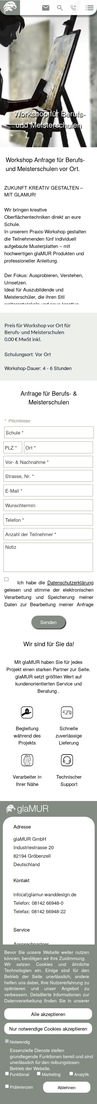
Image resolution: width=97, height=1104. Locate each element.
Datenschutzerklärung (70, 582)
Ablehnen (67, 1087)
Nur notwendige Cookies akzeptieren (48, 1028)
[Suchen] (60, 8)
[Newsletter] (46, 8)
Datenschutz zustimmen (13, 579)
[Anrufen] (74, 8)
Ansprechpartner (31, 943)
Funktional (19, 1074)
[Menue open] (89, 8)
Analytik (81, 1074)
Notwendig (20, 1042)
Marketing (51, 1074)
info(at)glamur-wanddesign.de (44, 894)
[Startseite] (10, 7)
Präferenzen (21, 1087)
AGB (37, 1098)
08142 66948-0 (47, 902)
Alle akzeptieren (48, 1013)
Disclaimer (81, 1098)
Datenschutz (26, 1004)
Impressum (25, 1021)
